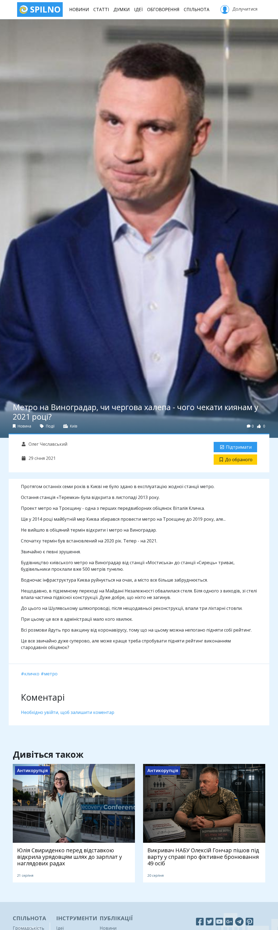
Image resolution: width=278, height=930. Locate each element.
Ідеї (138, 10)
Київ (73, 426)
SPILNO (44, 9)
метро (51, 674)
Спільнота (196, 10)
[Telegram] (239, 921)
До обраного (238, 460)
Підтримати (239, 447)
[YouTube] (219, 921)
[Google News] (229, 921)
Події (50, 426)
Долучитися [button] (244, 9)
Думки (121, 10)
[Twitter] (209, 921)
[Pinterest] (249, 921)
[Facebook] (200, 921)
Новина (24, 426)
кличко (31, 674)
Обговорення (163, 10)
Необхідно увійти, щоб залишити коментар (67, 712)
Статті (101, 10)
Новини (79, 10)
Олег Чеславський (47, 444)
